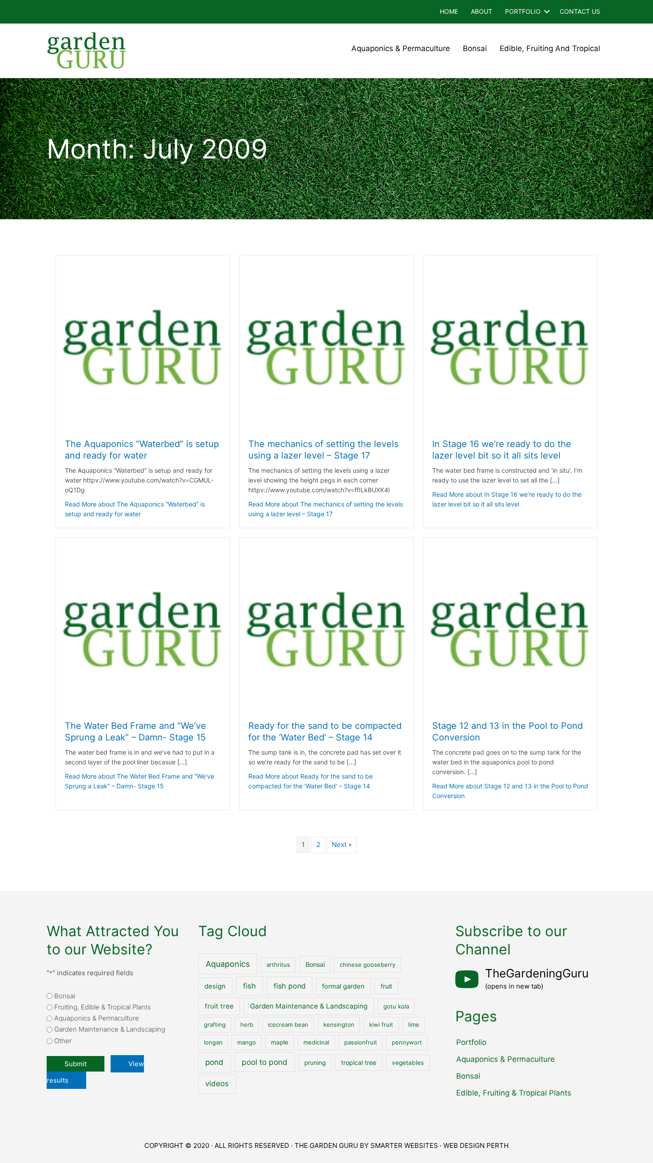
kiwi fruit (381, 1024)
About (481, 11)
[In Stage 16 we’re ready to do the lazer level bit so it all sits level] (510, 341)
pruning (315, 1062)
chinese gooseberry (367, 964)
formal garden (343, 986)
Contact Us (580, 11)
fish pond (290, 985)
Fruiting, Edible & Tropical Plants (102, 1007)
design (215, 986)
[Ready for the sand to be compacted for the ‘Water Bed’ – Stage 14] (326, 624)
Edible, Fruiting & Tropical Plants (513, 1092)
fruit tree (219, 1006)
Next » (342, 844)
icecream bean (288, 1024)
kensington (338, 1024)
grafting (215, 1024)
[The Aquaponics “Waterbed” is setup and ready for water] (143, 341)
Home (449, 11)
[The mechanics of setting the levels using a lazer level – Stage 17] (326, 341)
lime (413, 1024)
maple (279, 1042)
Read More (135, 509)
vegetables (408, 1062)
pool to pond (264, 1062)
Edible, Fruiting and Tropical (550, 48)
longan (213, 1042)
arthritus (278, 964)
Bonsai (475, 48)
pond (214, 1062)
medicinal (316, 1042)
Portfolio (523, 11)
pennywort (407, 1042)
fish (249, 985)
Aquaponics (228, 964)
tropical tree (358, 1062)
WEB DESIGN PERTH (476, 1145)
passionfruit (360, 1042)
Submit (75, 1064)
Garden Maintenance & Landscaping (109, 1029)
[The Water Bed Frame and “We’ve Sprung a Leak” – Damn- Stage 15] (143, 624)
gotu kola (396, 1006)
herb (246, 1024)
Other (63, 1040)
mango (246, 1042)
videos (217, 1083)
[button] (547, 12)
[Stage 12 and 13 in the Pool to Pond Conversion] (510, 624)
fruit (386, 986)
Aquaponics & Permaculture (400, 48)
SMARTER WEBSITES (404, 1145)
